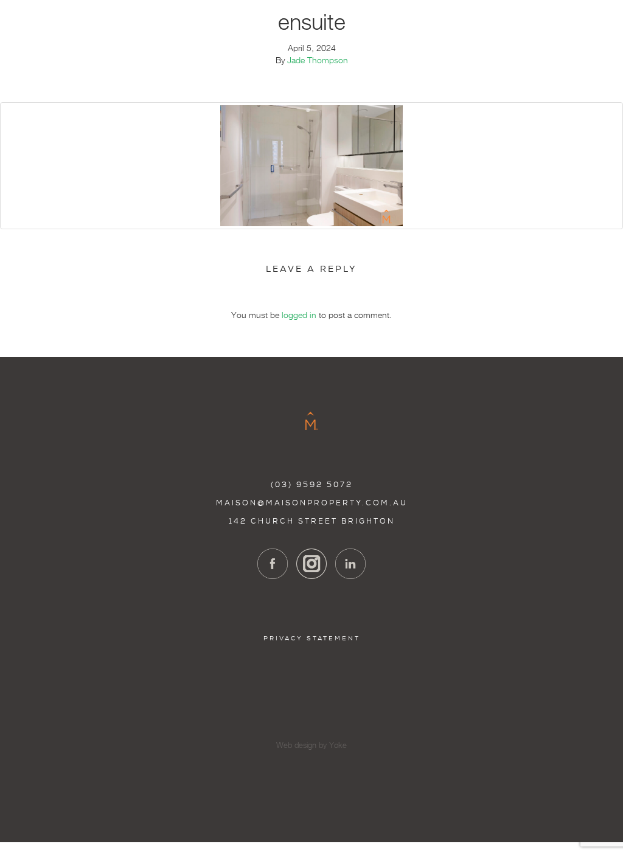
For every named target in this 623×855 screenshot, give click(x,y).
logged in (299, 315)
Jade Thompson (317, 61)
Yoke (338, 746)
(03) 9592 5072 (312, 485)
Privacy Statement (311, 638)
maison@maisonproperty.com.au (312, 503)
